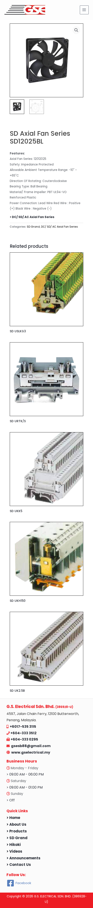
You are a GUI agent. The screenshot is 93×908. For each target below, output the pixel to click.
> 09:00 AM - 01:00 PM (24, 787)
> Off (10, 800)
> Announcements (23, 858)
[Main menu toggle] (84, 9)
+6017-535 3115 (23, 726)
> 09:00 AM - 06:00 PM (25, 774)
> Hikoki (13, 844)
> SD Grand (16, 837)
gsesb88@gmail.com (30, 745)
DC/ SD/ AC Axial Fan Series (59, 226)
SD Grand (33, 226)
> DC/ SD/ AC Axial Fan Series (32, 217)
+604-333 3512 (23, 733)
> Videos (14, 851)
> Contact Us (18, 864)
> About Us (16, 824)
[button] (76, 30)
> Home (13, 817)
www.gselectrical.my (30, 752)
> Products (16, 831)
